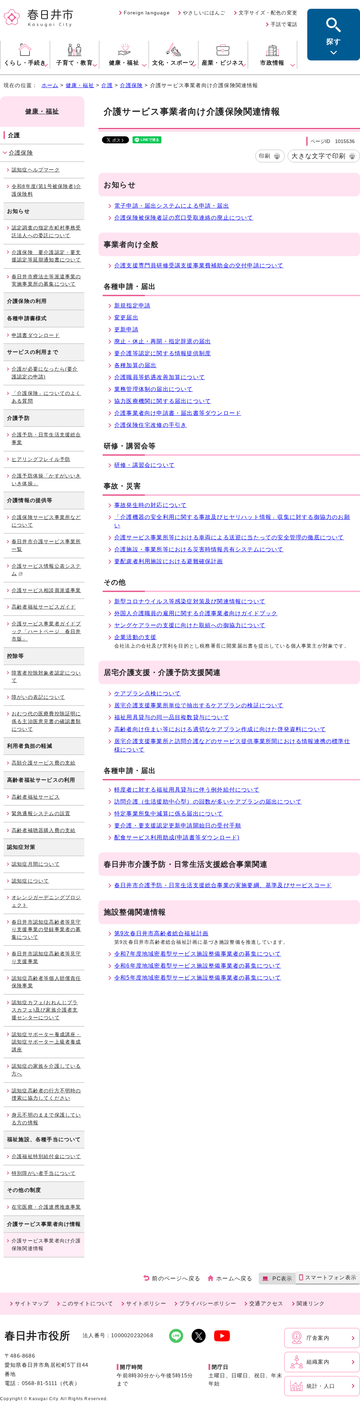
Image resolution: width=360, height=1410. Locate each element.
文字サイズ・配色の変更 (268, 12)
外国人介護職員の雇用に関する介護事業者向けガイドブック (195, 613)
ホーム (50, 85)
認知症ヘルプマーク (36, 170)
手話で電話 (284, 24)
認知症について (30, 881)
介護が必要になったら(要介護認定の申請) (45, 372)
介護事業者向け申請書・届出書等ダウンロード (177, 413)
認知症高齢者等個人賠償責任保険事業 (46, 982)
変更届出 (126, 317)
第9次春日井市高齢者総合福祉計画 (161, 933)
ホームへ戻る (234, 1278)
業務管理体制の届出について (153, 389)
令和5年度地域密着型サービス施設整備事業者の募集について (197, 978)
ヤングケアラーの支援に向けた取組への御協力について (189, 625)
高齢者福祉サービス (36, 797)
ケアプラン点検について (147, 693)
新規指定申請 (132, 305)
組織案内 (318, 1362)
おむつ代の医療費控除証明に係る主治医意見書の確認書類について (46, 721)
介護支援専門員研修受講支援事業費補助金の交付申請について (199, 265)
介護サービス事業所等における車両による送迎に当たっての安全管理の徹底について (229, 537)
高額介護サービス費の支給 (44, 763)
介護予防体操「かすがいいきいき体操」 (46, 479)
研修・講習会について (144, 465)
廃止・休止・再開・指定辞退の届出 (162, 341)
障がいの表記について (38, 697)
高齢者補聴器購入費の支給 (44, 830)
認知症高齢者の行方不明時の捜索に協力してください (46, 1094)
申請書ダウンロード (36, 335)
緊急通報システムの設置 (41, 813)
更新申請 (126, 329)
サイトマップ (32, 1303)
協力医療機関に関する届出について (162, 401)
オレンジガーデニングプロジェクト (46, 901)
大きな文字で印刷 (318, 156)
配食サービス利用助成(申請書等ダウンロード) (176, 837)
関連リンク (311, 1303)
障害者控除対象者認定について (46, 676)
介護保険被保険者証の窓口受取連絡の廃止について (183, 218)
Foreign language (147, 12)
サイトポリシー (146, 1303)
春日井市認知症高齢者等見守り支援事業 (46, 957)
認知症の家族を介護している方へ (46, 1070)
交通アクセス (266, 1303)
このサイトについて (87, 1303)
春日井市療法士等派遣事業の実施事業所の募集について (46, 280)
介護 (106, 85)
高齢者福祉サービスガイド (44, 607)
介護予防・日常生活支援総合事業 (46, 438)
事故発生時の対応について (150, 505)
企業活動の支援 (135, 637)
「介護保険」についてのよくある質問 (46, 397)
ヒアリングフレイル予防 (41, 459)
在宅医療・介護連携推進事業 (46, 1207)
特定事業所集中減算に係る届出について (168, 814)
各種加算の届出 (135, 365)
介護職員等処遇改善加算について (159, 377)
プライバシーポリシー (207, 1303)
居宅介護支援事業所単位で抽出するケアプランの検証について (199, 705)
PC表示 (282, 1278)
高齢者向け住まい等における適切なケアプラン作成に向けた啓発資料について (220, 729)
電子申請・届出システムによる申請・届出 (171, 206)
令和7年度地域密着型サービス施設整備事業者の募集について (197, 954)
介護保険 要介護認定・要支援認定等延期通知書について (46, 256)
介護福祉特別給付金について (46, 1156)
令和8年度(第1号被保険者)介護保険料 (46, 190)
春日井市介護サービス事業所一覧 (46, 545)
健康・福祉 (80, 85)
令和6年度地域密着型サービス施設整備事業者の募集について (197, 966)
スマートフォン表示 (330, 1277)
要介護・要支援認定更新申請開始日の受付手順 (177, 826)
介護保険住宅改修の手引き (150, 425)
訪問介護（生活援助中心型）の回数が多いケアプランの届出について (208, 802)
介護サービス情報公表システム (46, 570)
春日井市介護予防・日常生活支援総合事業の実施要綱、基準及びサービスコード (223, 885)
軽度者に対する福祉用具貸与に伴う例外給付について (186, 790)
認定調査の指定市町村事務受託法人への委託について (46, 231)
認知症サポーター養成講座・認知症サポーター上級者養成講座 (46, 1042)
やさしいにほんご (204, 12)
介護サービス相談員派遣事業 (46, 590)
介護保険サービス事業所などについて (46, 521)
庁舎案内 (318, 1338)
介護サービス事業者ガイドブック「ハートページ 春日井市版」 (46, 631)
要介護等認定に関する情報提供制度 (162, 353)
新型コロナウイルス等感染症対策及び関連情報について (189, 601)
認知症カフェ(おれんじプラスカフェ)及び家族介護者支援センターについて (45, 1010)
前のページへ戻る (176, 1278)
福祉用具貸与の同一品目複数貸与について (171, 717)
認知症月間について (36, 864)
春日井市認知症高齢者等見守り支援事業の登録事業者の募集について (46, 929)
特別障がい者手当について (44, 1173)
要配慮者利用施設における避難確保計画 (168, 561)
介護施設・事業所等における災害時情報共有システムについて (199, 549)
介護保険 (131, 85)
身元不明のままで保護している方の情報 (46, 1118)
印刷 (264, 156)
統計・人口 (321, 1386)
